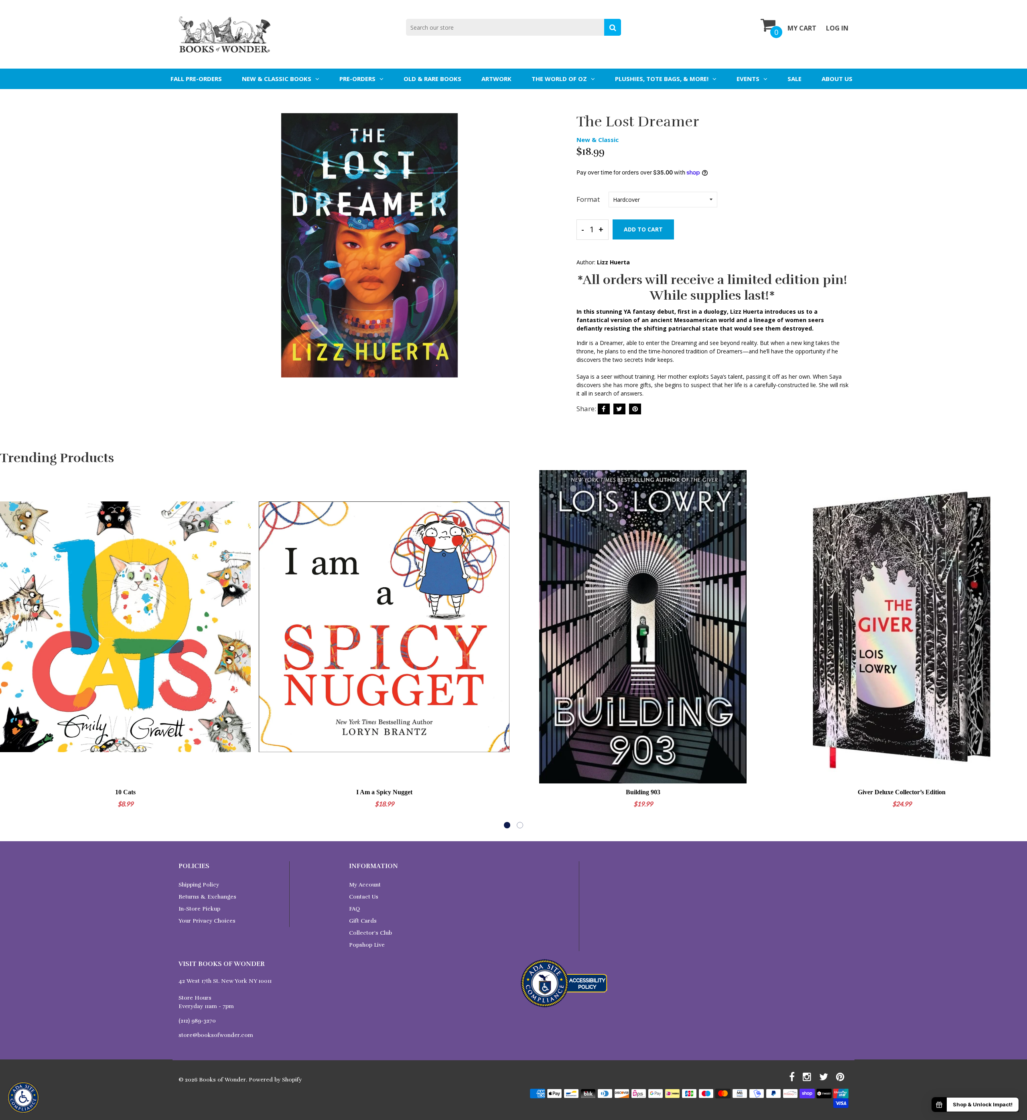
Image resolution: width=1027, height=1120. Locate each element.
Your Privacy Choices (207, 920)
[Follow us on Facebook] (604, 409)
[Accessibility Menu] (23, 1097)
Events (748, 79)
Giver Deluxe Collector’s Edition (902, 792)
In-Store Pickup (199, 908)
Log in (837, 28)
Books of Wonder (222, 1079)
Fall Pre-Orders (196, 79)
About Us (837, 79)
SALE (795, 79)
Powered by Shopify (275, 1079)
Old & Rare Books (432, 79)
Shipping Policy (199, 884)
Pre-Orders (357, 79)
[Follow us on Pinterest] (635, 409)
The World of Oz (559, 79)
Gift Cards (363, 920)
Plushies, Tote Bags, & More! (661, 79)
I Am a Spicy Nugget (384, 792)
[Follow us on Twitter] (619, 409)
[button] (507, 825)
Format (588, 199)
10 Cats (125, 792)
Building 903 (643, 792)
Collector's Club (370, 932)
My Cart (802, 28)
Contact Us (363, 896)
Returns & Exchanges (207, 896)
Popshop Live (367, 944)
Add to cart (643, 229)
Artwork (496, 79)
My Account (365, 884)
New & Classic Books (276, 79)
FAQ (354, 908)
